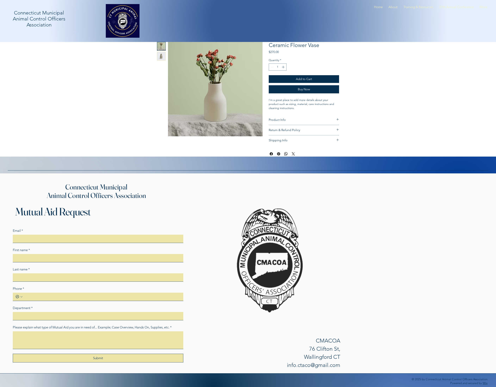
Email (18, 231)
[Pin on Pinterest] (278, 154)
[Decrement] (271, 67)
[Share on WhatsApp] (286, 154)
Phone (18, 289)
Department (23, 308)
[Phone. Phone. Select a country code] (19, 296)
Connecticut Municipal (96, 186)
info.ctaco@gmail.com (313, 365)
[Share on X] (293, 154)
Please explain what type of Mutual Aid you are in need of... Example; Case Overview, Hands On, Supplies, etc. (92, 327)
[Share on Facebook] (271, 154)
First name (21, 250)
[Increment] (283, 67)
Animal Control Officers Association (96, 195)
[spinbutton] (277, 67)
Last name (21, 269)
